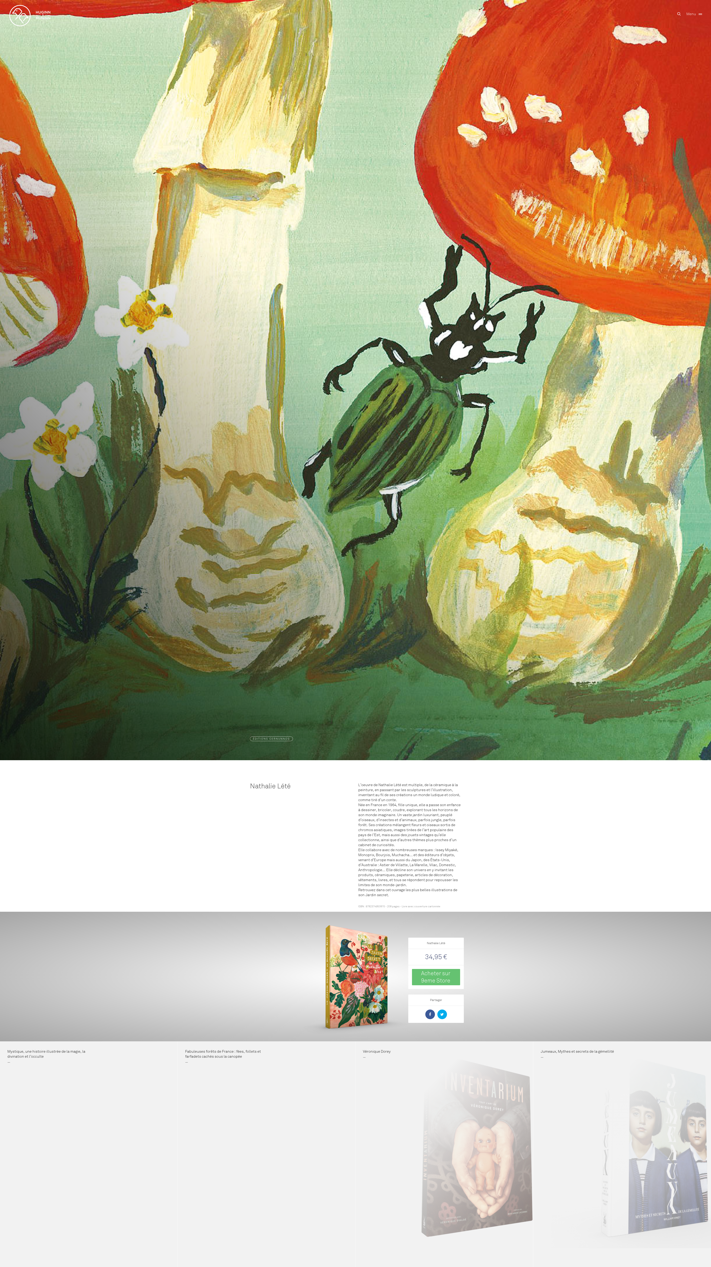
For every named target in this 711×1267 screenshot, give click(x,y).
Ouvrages (30, 8)
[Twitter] (442, 1014)
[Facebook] (430, 1014)
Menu (691, 14)
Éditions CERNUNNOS (271, 738)
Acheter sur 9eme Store (435, 977)
